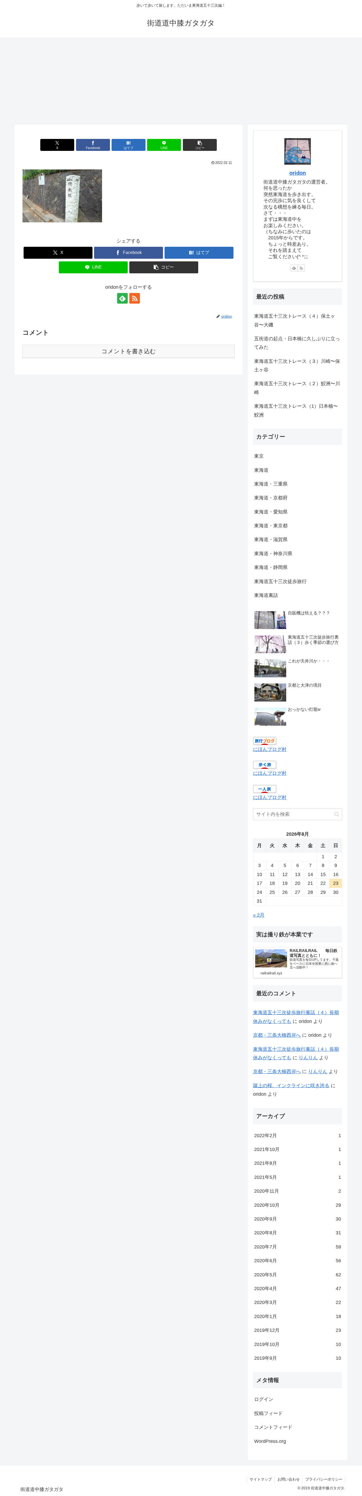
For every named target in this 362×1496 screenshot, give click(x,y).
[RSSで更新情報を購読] (134, 298)
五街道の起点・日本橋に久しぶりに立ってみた (297, 343)
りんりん (308, 1057)
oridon (297, 173)
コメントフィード (273, 1427)
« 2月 (258, 915)
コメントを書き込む (128, 351)
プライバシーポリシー (323, 1479)
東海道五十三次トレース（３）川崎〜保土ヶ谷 (297, 365)
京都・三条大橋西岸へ (277, 1035)
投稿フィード (268, 1413)
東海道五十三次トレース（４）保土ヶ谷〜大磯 (294, 320)
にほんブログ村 (269, 749)
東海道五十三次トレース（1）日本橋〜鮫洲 (296, 410)
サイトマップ (261, 1479)
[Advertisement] (181, 81)
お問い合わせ (288, 1479)
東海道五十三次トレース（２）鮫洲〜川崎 (297, 388)
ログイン (263, 1399)
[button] (200, 145)
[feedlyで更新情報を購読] (122, 298)
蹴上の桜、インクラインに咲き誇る (291, 1085)
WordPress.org (270, 1441)
